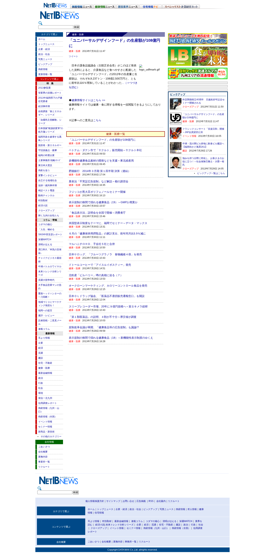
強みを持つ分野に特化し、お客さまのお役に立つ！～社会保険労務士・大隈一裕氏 (203, 161)
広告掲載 (141, 501)
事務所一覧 (130, 541)
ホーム (41, 39)
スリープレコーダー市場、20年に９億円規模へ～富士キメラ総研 (108, 306)
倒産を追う (44, 170)
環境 (40, 393)
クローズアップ (46, 210)
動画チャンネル (46, 195)
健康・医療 (44, 368)
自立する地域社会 (47, 180)
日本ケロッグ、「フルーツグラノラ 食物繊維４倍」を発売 (105, 254)
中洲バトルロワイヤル (49, 266)
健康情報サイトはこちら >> (88, 100)
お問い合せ (128, 501)
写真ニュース (45, 59)
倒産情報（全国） (47, 416)
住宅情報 (99, 512)
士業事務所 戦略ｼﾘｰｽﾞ (49, 160)
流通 (40, 353)
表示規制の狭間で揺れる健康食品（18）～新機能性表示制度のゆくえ (111, 337)
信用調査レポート (47, 403)
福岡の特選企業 (46, 155)
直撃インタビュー (47, 175)
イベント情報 (45, 421)
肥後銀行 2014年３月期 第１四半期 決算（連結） (100, 171)
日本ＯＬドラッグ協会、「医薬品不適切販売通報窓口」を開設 (107, 296)
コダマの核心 (45, 224)
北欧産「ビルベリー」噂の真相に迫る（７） (96, 275)
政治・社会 (44, 54)
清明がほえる (45, 244)
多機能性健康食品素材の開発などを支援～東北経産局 (101, 160)
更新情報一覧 (45, 74)
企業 (40, 343)
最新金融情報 (45, 373)
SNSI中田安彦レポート (50, 234)
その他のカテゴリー (51, 436)
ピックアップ (45, 64)
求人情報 (192, 509)
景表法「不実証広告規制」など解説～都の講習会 (98, 181)
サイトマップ (113, 501)
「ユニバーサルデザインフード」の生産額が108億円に (102, 139)
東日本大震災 (45, 165)
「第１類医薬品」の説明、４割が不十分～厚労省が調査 (102, 316)
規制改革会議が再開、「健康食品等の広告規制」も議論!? (104, 327)
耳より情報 (44, 338)
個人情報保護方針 (94, 501)
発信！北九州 (45, 398)
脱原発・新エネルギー (49, 145)
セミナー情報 (45, 426)
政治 (40, 378)
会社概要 (43, 451)
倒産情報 (43, 69)
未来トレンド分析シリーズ (120, 524)
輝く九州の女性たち (48, 215)
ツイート (73, 56)
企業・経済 (44, 49)
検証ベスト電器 (46, 190)
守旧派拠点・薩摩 (47, 150)
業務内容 (43, 456)
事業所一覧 (44, 461)
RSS (151, 501)
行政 (40, 383)
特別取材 (43, 200)
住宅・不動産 (45, 363)
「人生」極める (46, 229)
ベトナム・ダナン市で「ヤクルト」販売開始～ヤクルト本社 (105, 150)
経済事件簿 (44, 106)
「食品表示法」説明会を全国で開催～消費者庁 (97, 212)
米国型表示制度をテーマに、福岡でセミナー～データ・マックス (108, 223)
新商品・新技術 (46, 431)
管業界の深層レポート (49, 92)
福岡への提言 (45, 310)
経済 (40, 348)
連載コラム (44, 329)
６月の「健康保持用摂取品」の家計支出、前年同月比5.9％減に (107, 233)
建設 (40, 358)
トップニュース (46, 44)
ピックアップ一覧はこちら (211, 173)
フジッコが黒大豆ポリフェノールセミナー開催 (97, 191)
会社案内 (161, 501)
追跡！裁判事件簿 (47, 185)
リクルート (44, 466)
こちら (97, 120)
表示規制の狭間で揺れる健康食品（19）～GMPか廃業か (103, 202)
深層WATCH (44, 239)
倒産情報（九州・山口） (156, 528)
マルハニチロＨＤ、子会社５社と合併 (92, 243)
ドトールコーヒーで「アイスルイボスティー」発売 (100, 264)
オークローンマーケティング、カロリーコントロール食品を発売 (108, 285)
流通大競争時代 (46, 280)
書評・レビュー (46, 315)
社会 (40, 388)
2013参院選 (44, 87)
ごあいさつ (44, 446)
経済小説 (43, 205)
